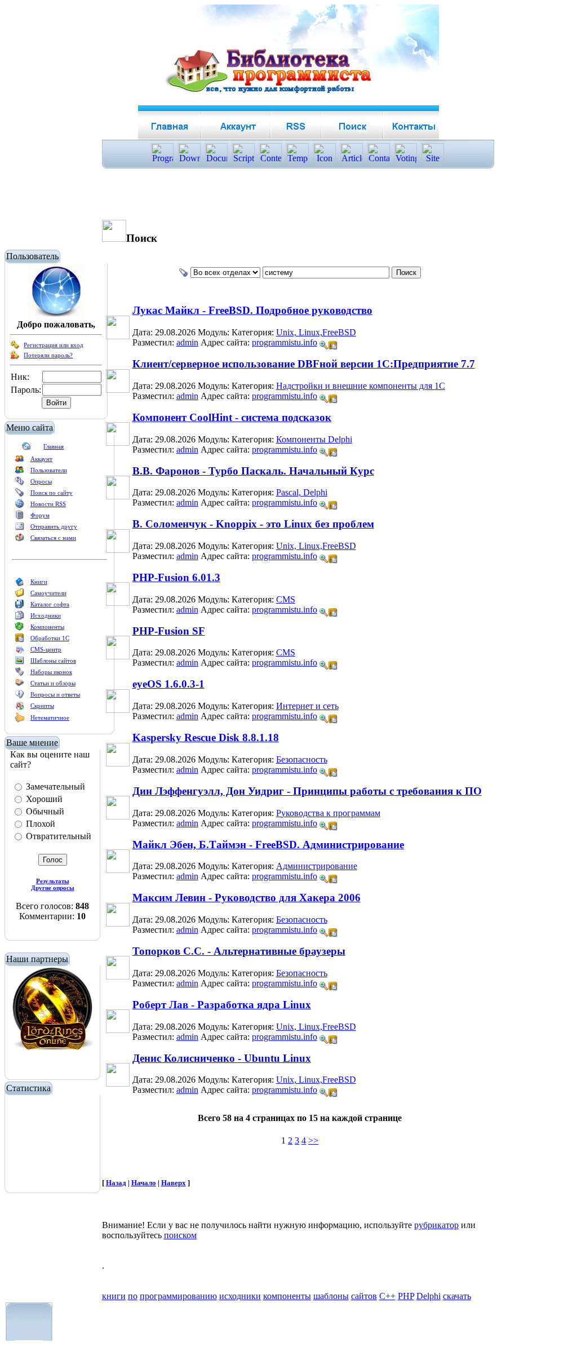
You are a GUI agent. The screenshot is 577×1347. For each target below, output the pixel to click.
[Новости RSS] (19, 506)
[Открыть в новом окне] (333, 342)
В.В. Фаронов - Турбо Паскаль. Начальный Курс (253, 471)
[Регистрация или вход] (15, 347)
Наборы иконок (51, 671)
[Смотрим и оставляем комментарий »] (324, 345)
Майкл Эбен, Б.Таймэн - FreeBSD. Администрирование (268, 844)
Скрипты (42, 705)
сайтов (364, 1296)
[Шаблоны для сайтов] (19, 662)
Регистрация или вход (53, 345)
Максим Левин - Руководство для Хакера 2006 (246, 897)
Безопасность (301, 759)
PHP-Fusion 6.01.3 (176, 577)
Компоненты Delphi (314, 439)
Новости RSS (48, 503)
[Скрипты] (19, 707)
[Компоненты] (19, 629)
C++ (387, 1296)
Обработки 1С (49, 638)
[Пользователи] (19, 472)
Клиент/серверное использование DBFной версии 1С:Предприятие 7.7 (303, 364)
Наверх (173, 1182)
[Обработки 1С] (19, 640)
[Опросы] (19, 483)
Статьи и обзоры (53, 683)
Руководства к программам (328, 813)
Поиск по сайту (51, 492)
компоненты (287, 1296)
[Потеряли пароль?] (15, 357)
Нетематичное (49, 717)
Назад (116, 1182)
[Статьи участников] (20, 720)
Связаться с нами (53, 537)
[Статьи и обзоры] (19, 685)
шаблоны (331, 1296)
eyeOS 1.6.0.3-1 (168, 684)
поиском (180, 1235)
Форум (40, 515)
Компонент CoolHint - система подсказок (231, 417)
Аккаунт (41, 458)
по (132, 1296)
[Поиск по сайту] (19, 494)
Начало (143, 1182)
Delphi (428, 1296)
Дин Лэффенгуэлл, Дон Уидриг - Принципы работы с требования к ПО (307, 791)
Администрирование (316, 866)
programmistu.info (284, 342)
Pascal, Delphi (301, 492)
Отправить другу (53, 526)
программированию (178, 1296)
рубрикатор (436, 1225)
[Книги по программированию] (19, 584)
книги (114, 1296)
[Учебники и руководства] (19, 595)
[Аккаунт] (19, 461)
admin (187, 342)
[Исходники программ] (19, 617)
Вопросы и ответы (55, 694)
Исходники (45, 615)
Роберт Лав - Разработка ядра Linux (221, 1005)
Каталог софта (49, 604)
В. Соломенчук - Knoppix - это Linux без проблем (253, 524)
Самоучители (48, 593)
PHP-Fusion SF (168, 631)
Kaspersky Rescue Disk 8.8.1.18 (205, 737)
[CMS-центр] (19, 651)
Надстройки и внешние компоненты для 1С (360, 386)
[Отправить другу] (19, 528)
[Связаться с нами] (19, 540)
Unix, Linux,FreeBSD (316, 332)
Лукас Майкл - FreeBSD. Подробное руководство (252, 310)
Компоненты (47, 626)
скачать (457, 1296)
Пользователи (48, 470)
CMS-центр (45, 649)
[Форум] (19, 517)
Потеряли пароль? (48, 355)
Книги (38, 581)
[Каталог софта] (19, 606)
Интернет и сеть (307, 706)
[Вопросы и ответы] (19, 696)
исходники (240, 1296)
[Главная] (26, 448)
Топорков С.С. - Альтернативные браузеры (238, 951)
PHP (406, 1296)
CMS (285, 599)
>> (313, 1140)
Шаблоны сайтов (53, 660)
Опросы (41, 481)
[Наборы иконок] (19, 674)
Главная (53, 446)
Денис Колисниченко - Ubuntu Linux (221, 1058)
